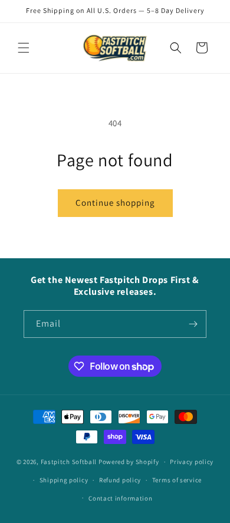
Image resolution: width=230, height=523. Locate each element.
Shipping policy (64, 480)
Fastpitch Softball (69, 462)
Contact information (120, 498)
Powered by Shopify (128, 462)
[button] (24, 48)
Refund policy (120, 480)
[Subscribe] (193, 324)
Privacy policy (191, 462)
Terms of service (177, 480)
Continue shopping (115, 202)
